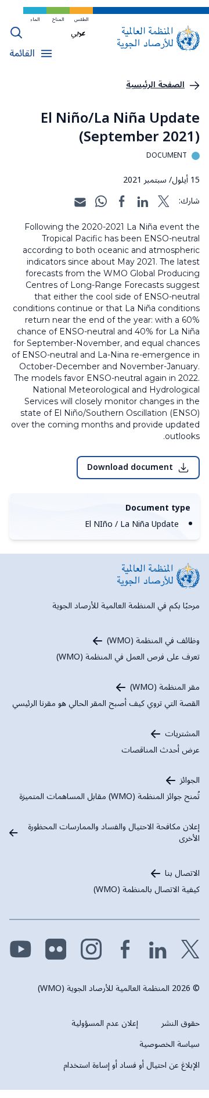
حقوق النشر (180, 1023)
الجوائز (190, 780)
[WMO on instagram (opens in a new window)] (91, 949)
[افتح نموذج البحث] (16, 33)
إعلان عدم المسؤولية (104, 1023)
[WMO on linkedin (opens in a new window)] (158, 949)
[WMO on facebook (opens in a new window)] (125, 949)
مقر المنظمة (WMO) (165, 687)
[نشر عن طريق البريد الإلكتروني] (80, 201)
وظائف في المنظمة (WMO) (153, 641)
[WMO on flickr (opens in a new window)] (56, 949)
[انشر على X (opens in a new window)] (164, 201)
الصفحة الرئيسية (155, 85)
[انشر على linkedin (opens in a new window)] (143, 201)
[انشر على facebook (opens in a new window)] (122, 201)
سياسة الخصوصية (169, 1044)
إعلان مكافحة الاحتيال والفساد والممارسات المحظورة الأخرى (114, 832)
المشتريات (182, 734)
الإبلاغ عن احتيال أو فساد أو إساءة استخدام (131, 1065)
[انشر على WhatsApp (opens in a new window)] (101, 201)
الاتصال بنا (182, 873)
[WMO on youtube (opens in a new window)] (20, 949)
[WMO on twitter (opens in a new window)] (190, 949)
